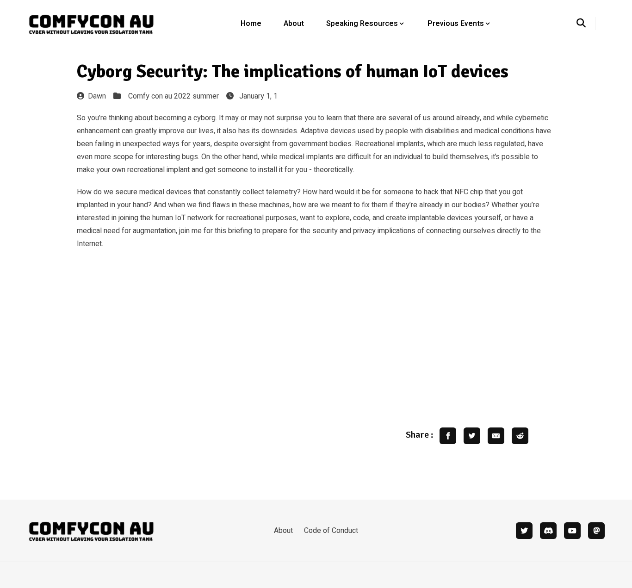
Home (251, 23)
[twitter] (524, 530)
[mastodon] (596, 530)
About (294, 23)
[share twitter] (472, 435)
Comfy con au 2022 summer (173, 96)
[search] (585, 23)
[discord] (548, 530)
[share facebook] (448, 435)
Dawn (97, 96)
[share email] (496, 435)
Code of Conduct (331, 530)
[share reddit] (520, 435)
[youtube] (572, 530)
